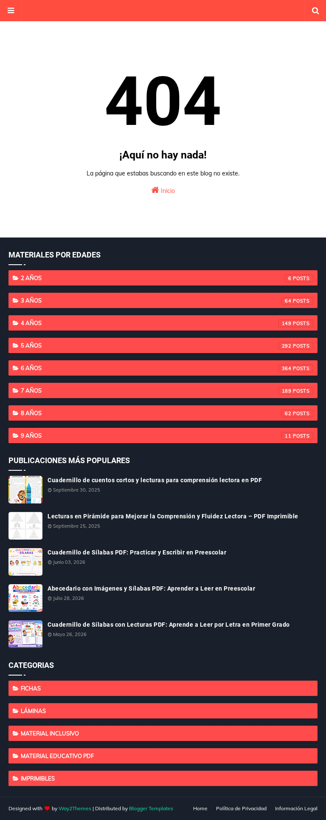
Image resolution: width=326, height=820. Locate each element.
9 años (156, 435)
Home (200, 808)
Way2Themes (75, 808)
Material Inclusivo (50, 733)
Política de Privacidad (241, 808)
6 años (156, 368)
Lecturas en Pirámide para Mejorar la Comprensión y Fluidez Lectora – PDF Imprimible (173, 516)
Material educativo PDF (57, 755)
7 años (156, 390)
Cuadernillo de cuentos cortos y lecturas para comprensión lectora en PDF (155, 480)
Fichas (31, 688)
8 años (156, 413)
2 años (156, 277)
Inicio (167, 191)
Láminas (33, 710)
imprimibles (38, 778)
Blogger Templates (151, 808)
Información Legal (296, 808)
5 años (156, 345)
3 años (156, 300)
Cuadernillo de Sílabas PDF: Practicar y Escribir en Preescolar (137, 552)
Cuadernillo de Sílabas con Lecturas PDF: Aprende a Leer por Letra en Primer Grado (169, 624)
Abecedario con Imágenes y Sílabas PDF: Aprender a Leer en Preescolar (151, 588)
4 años (156, 323)
